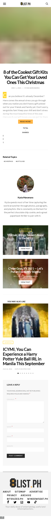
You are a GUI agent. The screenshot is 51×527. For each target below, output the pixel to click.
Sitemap (20, 491)
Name (10, 426)
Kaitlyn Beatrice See (23, 369)
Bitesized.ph (15, 498)
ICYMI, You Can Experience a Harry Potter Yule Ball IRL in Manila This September (24, 356)
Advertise (36, 491)
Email (10, 436)
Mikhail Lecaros (31, 243)
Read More (25, 121)
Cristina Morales (31, 276)
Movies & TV (25, 230)
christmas (9, 161)
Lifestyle (8, 342)
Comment (11, 399)
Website (10, 446)
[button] (18, 373)
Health (25, 264)
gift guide (21, 161)
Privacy (12, 495)
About (7, 491)
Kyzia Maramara (25, 197)
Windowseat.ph (37, 498)
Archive (26, 495)
